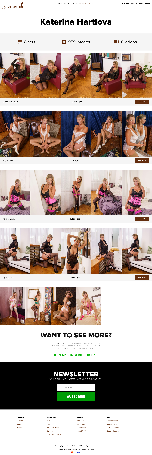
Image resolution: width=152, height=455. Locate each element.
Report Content (113, 431)
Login (49, 424)
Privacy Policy (112, 424)
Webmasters (81, 428)
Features (20, 421)
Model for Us (81, 431)
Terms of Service (113, 421)
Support (50, 431)
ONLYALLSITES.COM (85, 3)
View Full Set (142, 102)
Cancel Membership (54, 435)
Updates (20, 424)
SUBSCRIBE (76, 397)
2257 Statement (113, 428)
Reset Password (53, 428)
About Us (80, 421)
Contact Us (81, 424)
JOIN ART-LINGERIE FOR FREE (76, 355)
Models (19, 428)
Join (48, 421)
